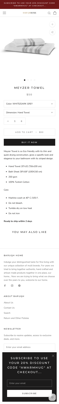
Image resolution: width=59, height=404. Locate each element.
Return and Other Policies (16, 318)
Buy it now (29, 142)
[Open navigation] (4, 13)
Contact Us (9, 307)
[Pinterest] (19, 285)
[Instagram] (12, 285)
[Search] (49, 13)
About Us (8, 302)
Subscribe (29, 393)
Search (7, 312)
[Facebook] (5, 285)
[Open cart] (54, 12)
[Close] (53, 356)
